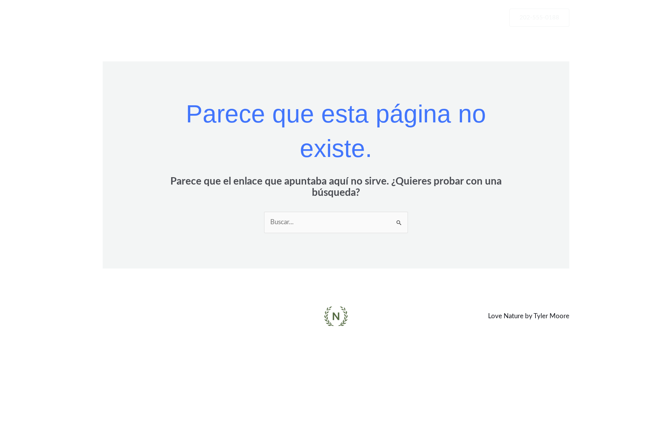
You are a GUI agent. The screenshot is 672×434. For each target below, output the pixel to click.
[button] (539, 18)
